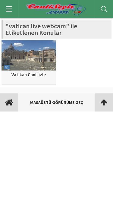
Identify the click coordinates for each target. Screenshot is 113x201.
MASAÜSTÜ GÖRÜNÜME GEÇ (56, 102)
